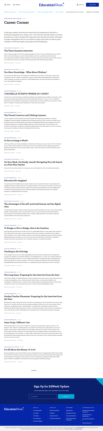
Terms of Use (68, 429)
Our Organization (37, 410)
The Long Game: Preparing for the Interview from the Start (31, 275)
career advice (29, 42)
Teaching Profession (10, 225)
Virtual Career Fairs (45, 12)
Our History (36, 413)
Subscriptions (69, 410)
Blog (24, 18)
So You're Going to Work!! (16, 140)
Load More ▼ (34, 370)
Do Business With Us (88, 407)
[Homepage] (51, 4)
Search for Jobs (10, 12)
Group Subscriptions (71, 415)
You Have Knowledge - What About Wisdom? (25, 72)
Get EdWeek (69, 407)
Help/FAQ (52, 413)
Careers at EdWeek (92, 12)
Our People (36, 415)
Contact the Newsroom (55, 418)
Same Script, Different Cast (17, 322)
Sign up (66, 396)
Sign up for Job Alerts (27, 12)
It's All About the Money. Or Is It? (20, 349)
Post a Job (59, 12)
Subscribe (92, 4)
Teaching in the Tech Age (16, 251)
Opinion (22, 48)
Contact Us (53, 407)
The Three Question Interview (18, 50)
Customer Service (54, 415)
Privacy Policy (80, 427)
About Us (35, 407)
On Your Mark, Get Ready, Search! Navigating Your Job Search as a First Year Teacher (33, 163)
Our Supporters (37, 418)
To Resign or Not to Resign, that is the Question (26, 228)
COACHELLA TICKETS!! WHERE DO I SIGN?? (26, 93)
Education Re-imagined (15, 180)
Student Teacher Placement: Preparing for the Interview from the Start (33, 297)
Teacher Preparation (10, 91)
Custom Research (86, 423)
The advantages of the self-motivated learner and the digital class (32, 205)
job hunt (44, 42)
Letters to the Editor (54, 410)
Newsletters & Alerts (71, 413)
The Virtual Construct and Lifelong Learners (25, 115)
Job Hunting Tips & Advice (75, 12)
